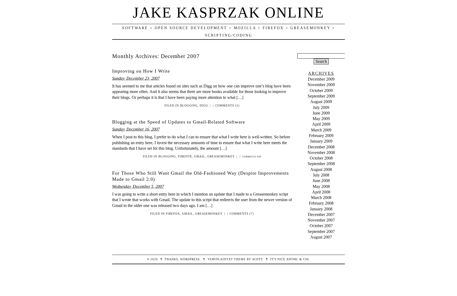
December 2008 (321, 147)
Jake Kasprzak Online (228, 12)
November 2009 (321, 84)
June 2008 (321, 180)
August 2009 (321, 101)
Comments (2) (227, 105)
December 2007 (321, 214)
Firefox (185, 156)
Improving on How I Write (141, 71)
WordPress (190, 259)
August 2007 (321, 237)
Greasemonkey (221, 156)
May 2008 (321, 186)
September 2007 (321, 231)
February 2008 (321, 203)
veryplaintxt (220, 259)
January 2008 (321, 209)
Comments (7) (242, 213)
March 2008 (321, 197)
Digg (204, 105)
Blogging (189, 105)
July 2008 (321, 175)
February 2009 (321, 135)
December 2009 (321, 79)
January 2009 (321, 141)
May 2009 (321, 118)
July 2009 (321, 107)
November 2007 (321, 220)
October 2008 (321, 158)
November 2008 (321, 152)
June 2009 (321, 113)
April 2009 (321, 124)
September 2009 (321, 96)
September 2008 (321, 163)
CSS (306, 259)
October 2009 (321, 90)
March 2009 (321, 130)
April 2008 (321, 192)
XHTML (292, 259)
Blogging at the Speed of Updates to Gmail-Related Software (178, 122)
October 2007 (321, 225)
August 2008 (321, 169)
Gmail (199, 156)
